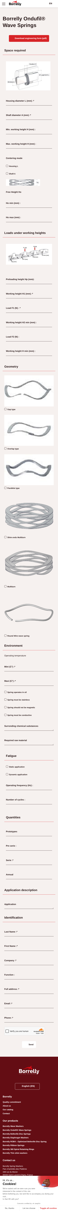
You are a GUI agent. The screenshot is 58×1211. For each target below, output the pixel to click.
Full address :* (11, 989)
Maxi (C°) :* (10, 681)
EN (50, 3)
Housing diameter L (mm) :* (20, 101)
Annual (9, 875)
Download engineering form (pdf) (31, 38)
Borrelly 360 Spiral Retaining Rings (18, 1149)
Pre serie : (11, 846)
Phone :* (8, 1018)
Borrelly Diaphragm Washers (16, 1138)
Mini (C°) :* (9, 667)
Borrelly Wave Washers (13, 1126)
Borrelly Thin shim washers (15, 1153)
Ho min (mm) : (13, 203)
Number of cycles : (15, 800)
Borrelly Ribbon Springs (13, 1145)
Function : (9, 975)
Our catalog (8, 1109)
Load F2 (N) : (12, 337)
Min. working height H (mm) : (21, 129)
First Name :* (11, 946)
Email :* (8, 1003)
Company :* (10, 960)
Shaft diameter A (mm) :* (18, 115)
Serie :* (9, 860)
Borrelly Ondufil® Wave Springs (17, 1130)
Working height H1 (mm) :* (19, 294)
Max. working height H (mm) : (21, 144)
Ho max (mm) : (13, 217)
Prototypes (11, 831)
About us (7, 1106)
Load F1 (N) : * (13, 308)
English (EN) (28, 1086)
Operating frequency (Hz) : (19, 785)
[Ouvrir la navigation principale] (3, 3)
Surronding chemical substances (21, 726)
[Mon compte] (41, 3)
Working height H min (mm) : (20, 351)
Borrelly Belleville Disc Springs (17, 1134)
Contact (6, 1113)
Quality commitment (12, 1102)
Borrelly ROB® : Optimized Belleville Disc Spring (25, 1141)
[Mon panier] (46, 3)
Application (10, 904)
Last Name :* (10, 932)
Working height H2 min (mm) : (21, 322)
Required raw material (15, 740)
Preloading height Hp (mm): (20, 279)
